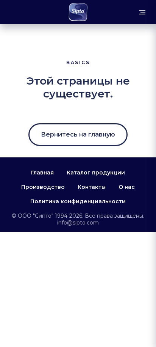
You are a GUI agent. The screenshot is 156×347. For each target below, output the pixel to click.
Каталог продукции (96, 172)
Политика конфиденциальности (78, 201)
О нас (127, 187)
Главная (42, 172)
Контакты (92, 187)
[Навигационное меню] (142, 12)
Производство (43, 187)
